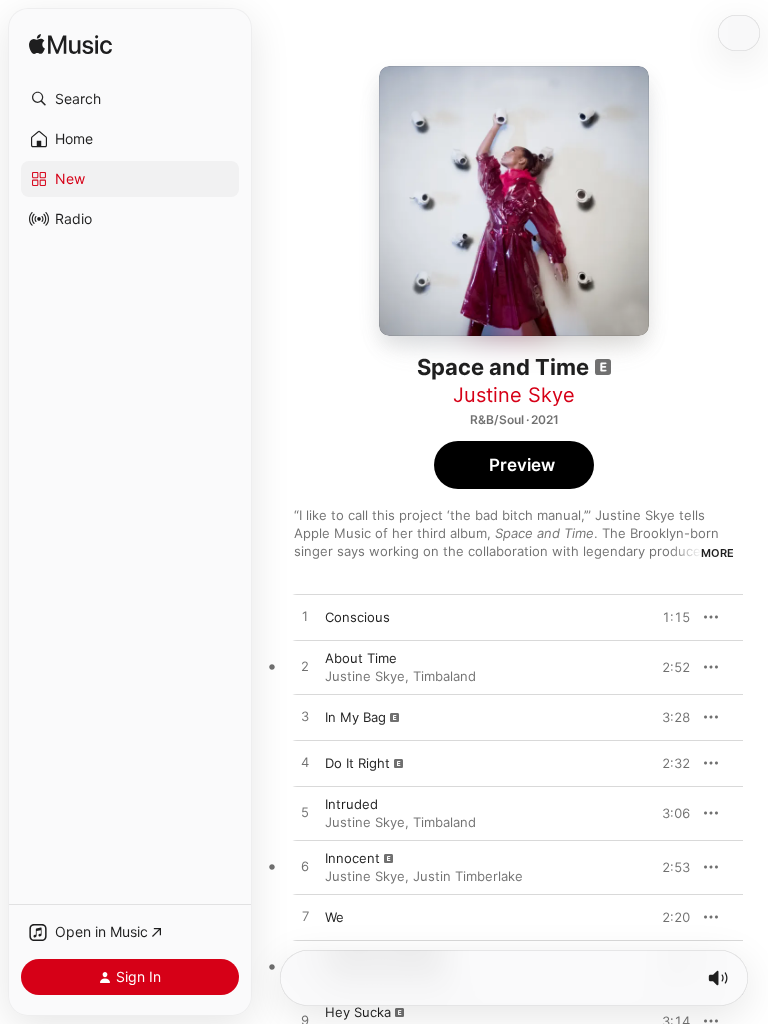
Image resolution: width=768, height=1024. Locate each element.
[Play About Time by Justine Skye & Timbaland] (305, 667)
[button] (130, 99)
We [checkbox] (334, 917)
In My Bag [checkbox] (355, 717)
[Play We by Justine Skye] (305, 917)
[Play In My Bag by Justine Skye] (305, 717)
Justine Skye (514, 395)
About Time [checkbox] (361, 658)
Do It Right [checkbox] (357, 763)
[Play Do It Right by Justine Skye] (305, 763)
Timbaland (444, 676)
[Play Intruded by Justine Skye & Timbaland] (305, 813)
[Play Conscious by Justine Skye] (305, 617)
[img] (70, 45)
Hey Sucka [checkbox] (358, 1012)
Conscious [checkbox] (357, 617)
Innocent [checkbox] (352, 858)
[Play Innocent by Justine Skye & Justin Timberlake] (305, 867)
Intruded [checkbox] (351, 804)
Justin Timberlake (468, 876)
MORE (717, 553)
